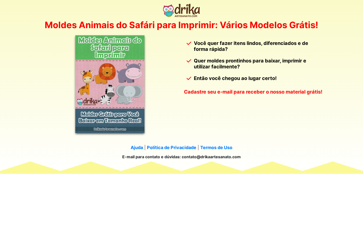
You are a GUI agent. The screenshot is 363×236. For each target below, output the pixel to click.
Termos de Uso (216, 147)
